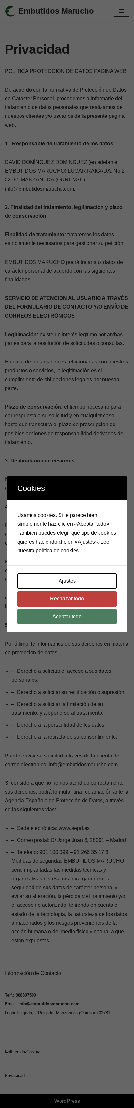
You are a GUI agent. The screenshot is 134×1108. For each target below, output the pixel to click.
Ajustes (67, 581)
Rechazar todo (67, 598)
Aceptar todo (67, 616)
